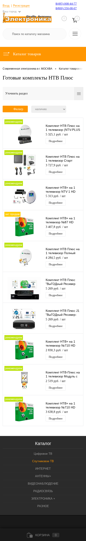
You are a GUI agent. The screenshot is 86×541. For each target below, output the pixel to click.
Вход (6, 5)
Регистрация (21, 5)
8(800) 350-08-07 (66, 8)
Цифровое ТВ (43, 453)
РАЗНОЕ (43, 506)
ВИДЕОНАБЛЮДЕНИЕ (43, 483)
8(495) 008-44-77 (66, 3)
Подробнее (56, 141)
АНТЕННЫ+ (43, 476)
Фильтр (18, 109)
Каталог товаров (26, 54)
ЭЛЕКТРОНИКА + (43, 498)
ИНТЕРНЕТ (43, 468)
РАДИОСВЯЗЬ (43, 491)
